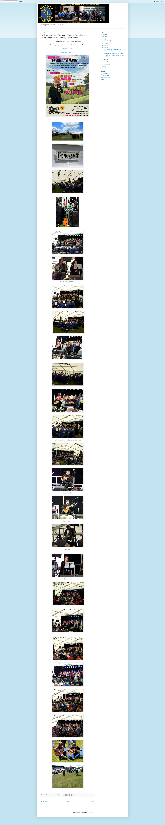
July (105, 45)
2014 (103, 36)
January (106, 64)
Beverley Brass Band (106, 74)
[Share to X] (68, 795)
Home (68, 801)
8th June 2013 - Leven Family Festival (113, 53)
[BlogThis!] (66, 795)
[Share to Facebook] (70, 795)
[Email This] (64, 795)
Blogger (89, 812)
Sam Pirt (62, 281)
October (106, 43)
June (105, 47)
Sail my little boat (68, 48)
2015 (103, 34)
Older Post (91, 801)
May (105, 59)
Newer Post (44, 801)
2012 (103, 67)
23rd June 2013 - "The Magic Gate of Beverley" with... (113, 50)
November (106, 41)
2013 (103, 39)
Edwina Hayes (72, 281)
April (105, 62)
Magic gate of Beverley (67, 52)
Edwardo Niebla (70, 41)
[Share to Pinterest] (71, 795)
